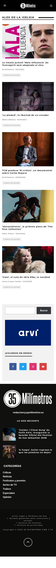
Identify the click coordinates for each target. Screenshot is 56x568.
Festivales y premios (14, 480)
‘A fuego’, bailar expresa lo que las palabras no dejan (35, 451)
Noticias (7, 476)
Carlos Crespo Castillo (11, 281)
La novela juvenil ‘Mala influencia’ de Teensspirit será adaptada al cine (25, 63)
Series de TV (10, 484)
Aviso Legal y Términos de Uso (29, 516)
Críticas (7, 472)
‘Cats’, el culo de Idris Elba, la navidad (26, 277)
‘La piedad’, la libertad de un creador (25, 115)
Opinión (7, 497)
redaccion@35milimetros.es (28, 412)
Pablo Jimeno (8, 234)
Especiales (9, 493)
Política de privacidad (30, 525)
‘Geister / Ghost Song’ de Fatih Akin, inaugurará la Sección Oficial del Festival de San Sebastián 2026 (35, 434)
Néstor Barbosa (9, 120)
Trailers (7, 489)
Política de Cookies (30, 523)
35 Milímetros (8, 69)
